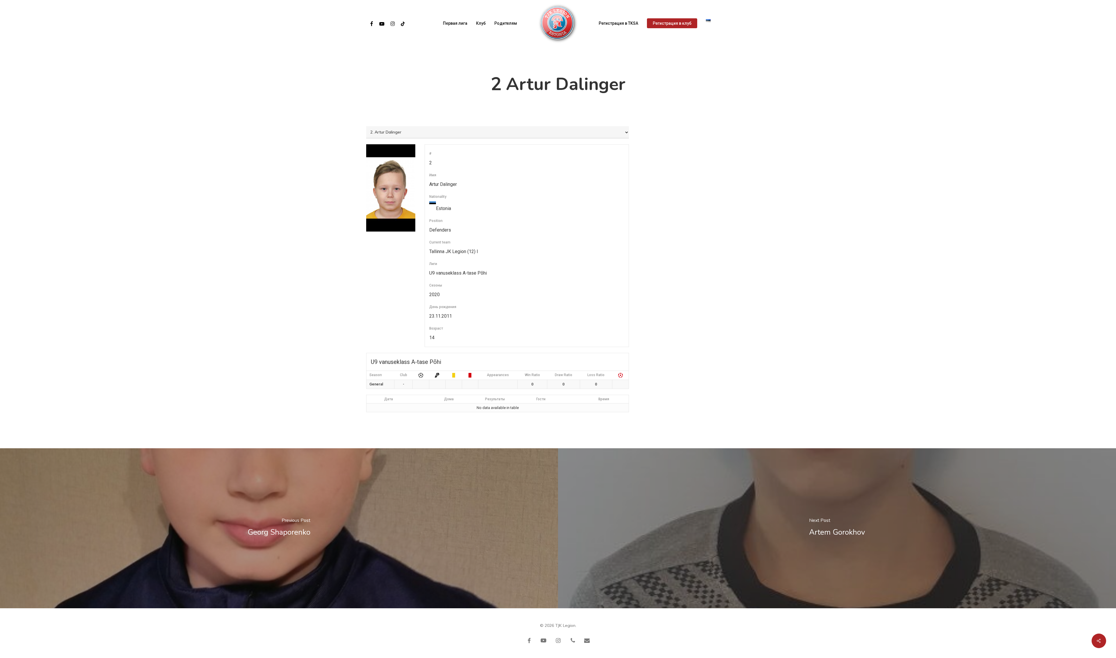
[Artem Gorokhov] (837, 528)
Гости (541, 399)
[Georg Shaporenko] (279, 528)
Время (603, 399)
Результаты (495, 399)
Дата (388, 399)
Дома (449, 399)
